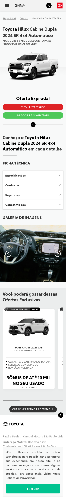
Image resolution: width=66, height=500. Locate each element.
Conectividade (15, 204)
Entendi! (33, 489)
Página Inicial (9, 18)
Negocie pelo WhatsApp (33, 115)
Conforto (12, 185)
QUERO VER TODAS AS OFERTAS (31, 409)
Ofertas (24, 18)
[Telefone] (49, 5)
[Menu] (7, 5)
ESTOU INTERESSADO (33, 107)
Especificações (15, 175)
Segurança (12, 195)
